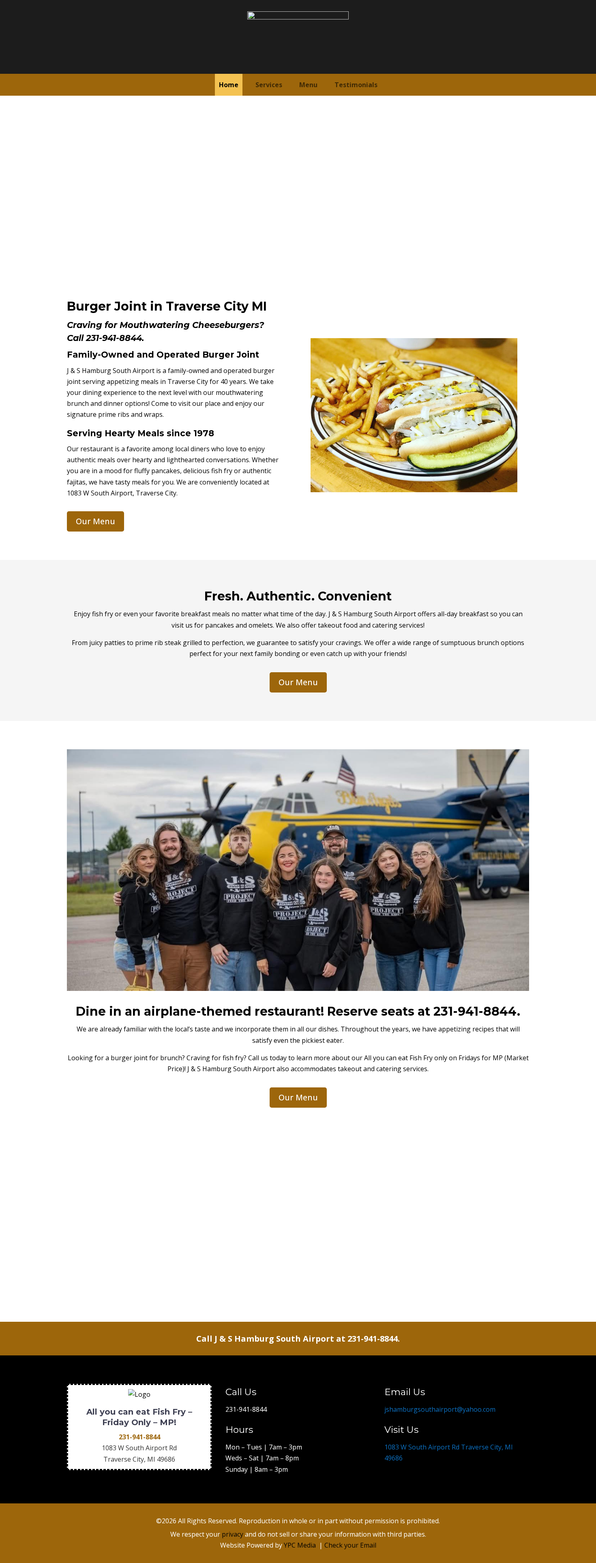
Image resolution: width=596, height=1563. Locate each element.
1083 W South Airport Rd (139, 1447)
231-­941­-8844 (114, 338)
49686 (166, 1459)
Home (228, 84)
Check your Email (350, 1545)
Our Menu (95, 521)
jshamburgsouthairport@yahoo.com (439, 1409)
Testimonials (355, 84)
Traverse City (123, 1459)
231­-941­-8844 (475, 1011)
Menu (308, 84)
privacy (232, 1534)
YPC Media (300, 1545)
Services (268, 84)
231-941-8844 (246, 1409)
